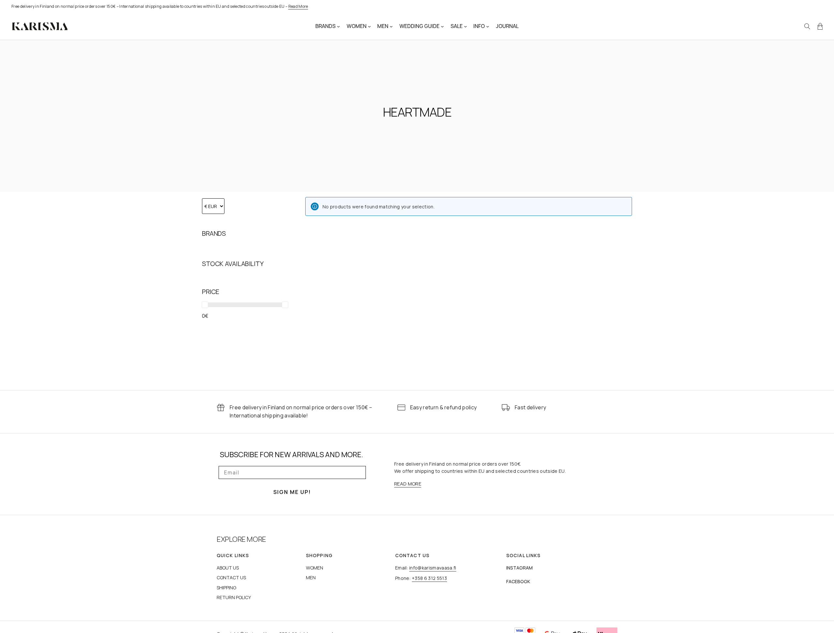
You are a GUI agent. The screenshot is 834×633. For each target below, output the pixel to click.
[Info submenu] (487, 26)
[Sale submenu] (465, 26)
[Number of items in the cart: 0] (820, 26)
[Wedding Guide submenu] (442, 26)
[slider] (205, 305)
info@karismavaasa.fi (432, 568)
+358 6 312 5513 (429, 578)
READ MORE (407, 483)
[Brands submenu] (338, 26)
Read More (298, 6)
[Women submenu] (369, 26)
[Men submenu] (391, 26)
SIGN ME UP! (292, 492)
